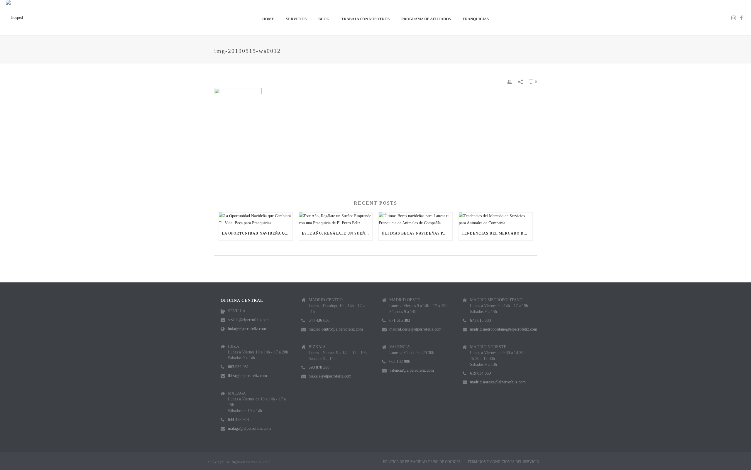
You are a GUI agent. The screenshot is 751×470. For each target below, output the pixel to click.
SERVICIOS (296, 19)
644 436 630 (319, 320)
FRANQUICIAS (476, 19)
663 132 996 (399, 361)
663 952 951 (238, 367)
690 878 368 (319, 367)
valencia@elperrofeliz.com (411, 370)
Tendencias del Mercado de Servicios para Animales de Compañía (497, 233)
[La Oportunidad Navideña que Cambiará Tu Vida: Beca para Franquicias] (255, 219)
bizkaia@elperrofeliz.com (330, 376)
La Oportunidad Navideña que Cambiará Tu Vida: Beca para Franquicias (257, 233)
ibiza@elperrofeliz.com (247, 375)
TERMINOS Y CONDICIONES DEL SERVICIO (503, 462)
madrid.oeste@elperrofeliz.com (415, 329)
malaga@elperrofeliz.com (249, 428)
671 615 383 (399, 320)
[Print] (510, 81)
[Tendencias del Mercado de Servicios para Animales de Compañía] (495, 219)
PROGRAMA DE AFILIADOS (426, 19)
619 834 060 (480, 373)
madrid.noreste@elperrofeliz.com (498, 382)
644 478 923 (238, 419)
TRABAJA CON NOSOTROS (365, 19)
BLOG (323, 19)
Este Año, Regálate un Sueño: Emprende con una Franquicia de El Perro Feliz (337, 233)
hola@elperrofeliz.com (247, 328)
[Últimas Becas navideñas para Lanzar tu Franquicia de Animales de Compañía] (415, 219)
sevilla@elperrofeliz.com (249, 320)
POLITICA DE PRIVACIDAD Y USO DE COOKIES (422, 462)
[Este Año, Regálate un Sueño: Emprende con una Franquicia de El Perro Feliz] (336, 219)
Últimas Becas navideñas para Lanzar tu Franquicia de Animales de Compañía (417, 233)
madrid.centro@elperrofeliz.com (336, 329)
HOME (268, 19)
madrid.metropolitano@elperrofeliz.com (503, 329)
